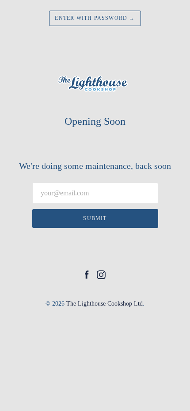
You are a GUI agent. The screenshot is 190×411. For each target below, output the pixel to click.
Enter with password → (95, 18)
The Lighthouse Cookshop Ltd (104, 303)
